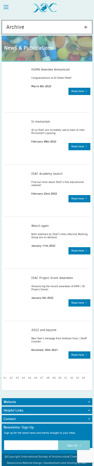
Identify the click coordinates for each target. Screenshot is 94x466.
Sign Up (72, 445)
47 (41, 378)
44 (23, 378)
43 (17, 378)
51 (65, 378)
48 (47, 378)
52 (71, 378)
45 (29, 378)
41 (5, 378)
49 (53, 378)
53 (77, 378)
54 (83, 378)
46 (35, 378)
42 (11, 378)
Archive (15, 27)
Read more (78, 91)
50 (59, 378)
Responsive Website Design (24, 463)
